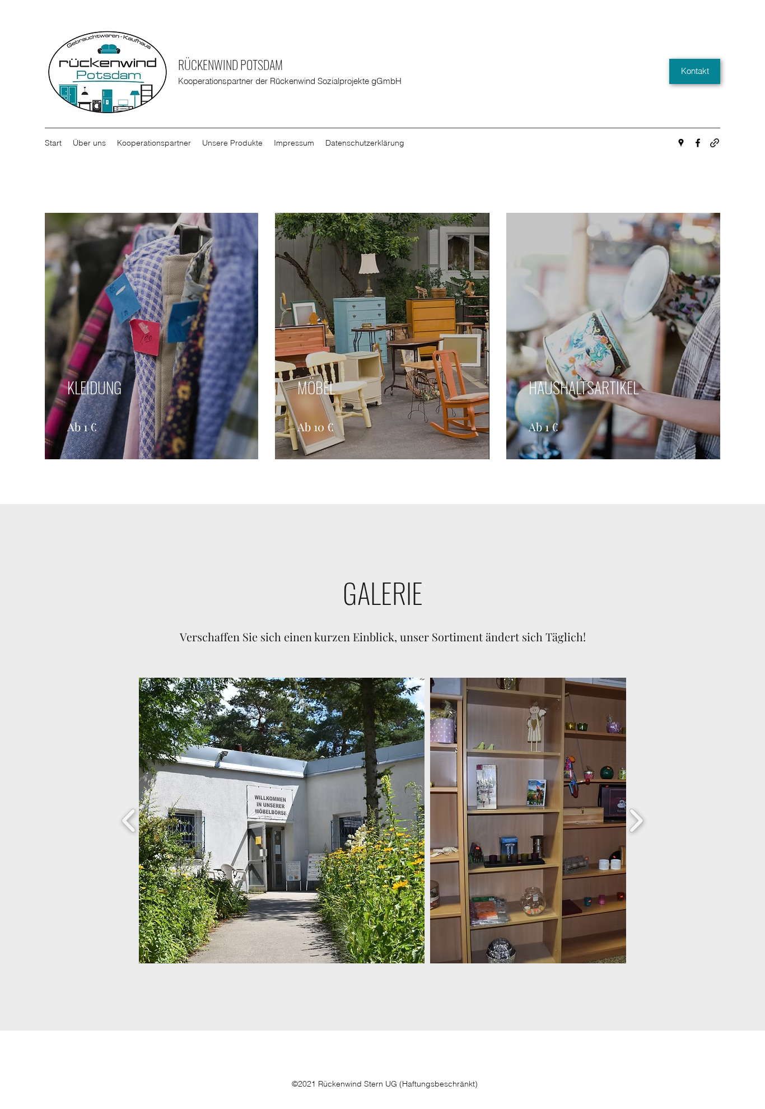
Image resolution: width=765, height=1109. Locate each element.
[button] (282, 820)
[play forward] (636, 820)
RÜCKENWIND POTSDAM (230, 64)
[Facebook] (697, 142)
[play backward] (129, 820)
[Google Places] (681, 142)
